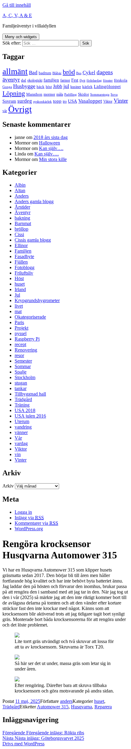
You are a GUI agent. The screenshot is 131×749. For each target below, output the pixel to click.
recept (20, 344)
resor (19, 355)
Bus (78, 73)
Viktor (107, 101)
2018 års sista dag (51, 137)
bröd (69, 72)
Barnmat (23, 223)
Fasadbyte (24, 256)
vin (18, 454)
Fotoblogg (24, 267)
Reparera (103, 706)
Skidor (83, 94)
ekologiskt (34, 80)
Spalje (21, 371)
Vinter (121, 100)
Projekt (21, 328)
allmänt (15, 71)
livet (19, 306)
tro (65, 101)
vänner (21, 432)
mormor (49, 94)
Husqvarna (81, 706)
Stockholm (25, 377)
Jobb (57, 86)
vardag (21, 443)
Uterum (22, 421)
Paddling (70, 94)
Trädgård (23, 399)
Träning (22, 404)
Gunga (7, 87)
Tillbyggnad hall (30, 393)
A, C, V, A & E (17, 15)
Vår (18, 437)
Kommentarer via (36, 523)
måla (59, 94)
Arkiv (8, 485)
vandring (23, 426)
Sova (114, 94)
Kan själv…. (51, 148)
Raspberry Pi (27, 339)
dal (23, 80)
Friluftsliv (24, 273)
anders (66, 701)
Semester (23, 361)
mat (18, 311)
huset (20, 284)
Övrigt (20, 109)
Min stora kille (53, 159)
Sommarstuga (99, 94)
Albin (20, 185)
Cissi (19, 234)
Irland (20, 289)
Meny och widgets (21, 37)
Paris (19, 322)
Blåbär (57, 73)
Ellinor (21, 245)
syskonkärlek (42, 101)
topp (57, 101)
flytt (82, 80)
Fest (74, 80)
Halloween (49, 142)
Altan (20, 190)
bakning (22, 218)
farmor (65, 80)
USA (72, 101)
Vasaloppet (90, 101)
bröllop (21, 229)
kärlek (87, 86)
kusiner (75, 87)
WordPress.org (29, 528)
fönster (108, 80)
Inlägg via (29, 517)
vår (4, 111)
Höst (19, 278)
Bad (33, 72)
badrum (45, 73)
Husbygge (24, 86)
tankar (21, 388)
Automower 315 (53, 706)
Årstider (22, 207)
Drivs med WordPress (23, 743)
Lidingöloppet (107, 86)
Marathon (34, 94)
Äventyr (22, 212)
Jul (17, 295)
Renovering (26, 350)
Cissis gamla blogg (33, 240)
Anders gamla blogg (34, 201)
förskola (120, 80)
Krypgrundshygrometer (37, 300)
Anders (22, 196)
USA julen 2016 (30, 415)
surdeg (24, 101)
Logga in (23, 512)
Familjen (23, 251)
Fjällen (21, 262)
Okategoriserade (30, 317)
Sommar (23, 366)
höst (49, 87)
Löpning (13, 93)
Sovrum (9, 101)
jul (66, 86)
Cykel (89, 72)
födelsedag (94, 80)
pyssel (21, 333)
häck (40, 86)
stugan (21, 382)
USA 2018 (25, 410)
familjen (51, 80)
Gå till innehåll (16, 5)
